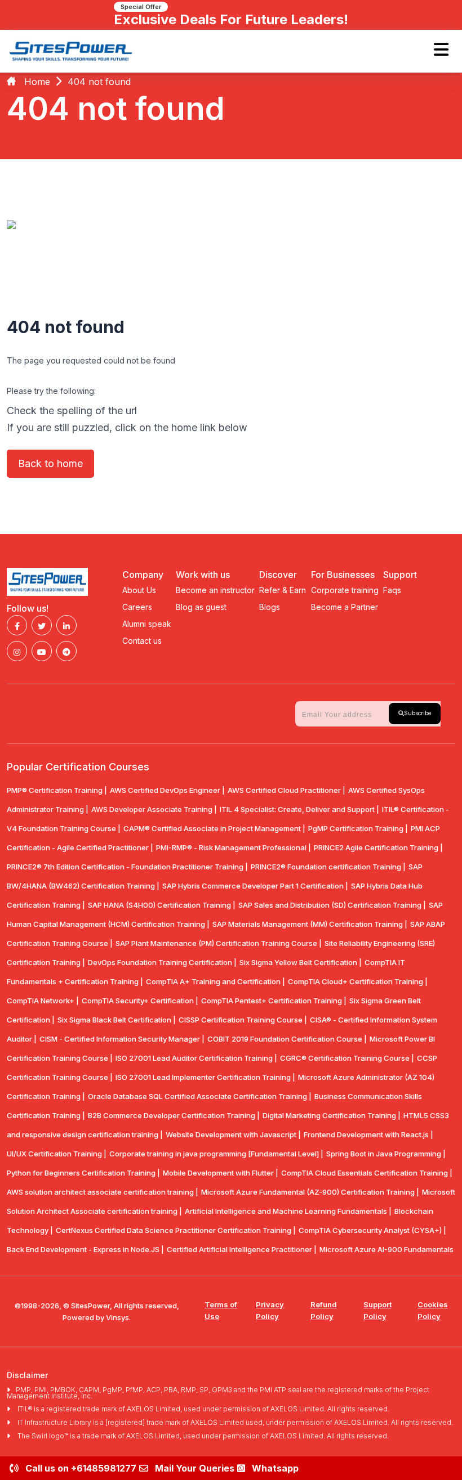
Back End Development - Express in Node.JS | (85, 1249)
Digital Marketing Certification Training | (332, 1115)
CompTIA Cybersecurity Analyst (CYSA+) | (372, 1230)
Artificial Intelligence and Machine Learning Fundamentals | (288, 1211)
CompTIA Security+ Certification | (140, 1000)
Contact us (142, 640)
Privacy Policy (270, 1310)
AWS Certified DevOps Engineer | (167, 790)
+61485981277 (103, 1468)
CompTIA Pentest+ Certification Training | (273, 1000)
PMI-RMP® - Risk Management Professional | (233, 847)
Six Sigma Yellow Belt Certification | (300, 962)
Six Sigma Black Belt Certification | (116, 1019)
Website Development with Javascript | (233, 1134)
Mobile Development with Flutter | (220, 1172)
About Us (139, 590)
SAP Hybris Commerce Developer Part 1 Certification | (255, 885)
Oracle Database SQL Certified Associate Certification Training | (200, 1096)
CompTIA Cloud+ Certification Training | (358, 981)
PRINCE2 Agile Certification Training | (378, 847)
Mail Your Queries (194, 1468)
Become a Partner (344, 607)
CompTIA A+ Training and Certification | (215, 981)
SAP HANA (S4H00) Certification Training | (162, 904)
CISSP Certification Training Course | (243, 1019)
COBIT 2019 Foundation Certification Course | (287, 1038)
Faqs (392, 590)
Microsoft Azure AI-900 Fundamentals (386, 1249)
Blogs (269, 607)
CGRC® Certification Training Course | (347, 1057)
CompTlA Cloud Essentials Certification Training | (366, 1172)
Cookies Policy (432, 1310)
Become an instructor (215, 590)
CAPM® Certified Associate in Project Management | (214, 828)
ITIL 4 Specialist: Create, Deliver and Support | (299, 809)
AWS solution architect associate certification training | (102, 1191)
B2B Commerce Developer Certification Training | (174, 1115)
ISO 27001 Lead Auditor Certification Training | (196, 1057)
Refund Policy (323, 1310)
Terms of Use (221, 1310)
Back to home (50, 463)
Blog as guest (201, 607)
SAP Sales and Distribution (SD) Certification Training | (332, 904)
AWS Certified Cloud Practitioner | (286, 790)
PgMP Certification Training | (358, 828)
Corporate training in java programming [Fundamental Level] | (216, 1153)
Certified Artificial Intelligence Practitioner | (242, 1249)
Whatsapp (275, 1468)
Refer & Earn (282, 590)
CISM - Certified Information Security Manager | (122, 1038)
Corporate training (345, 590)
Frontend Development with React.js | (368, 1134)
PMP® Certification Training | (57, 790)
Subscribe (417, 713)
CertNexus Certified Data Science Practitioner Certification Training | (176, 1230)
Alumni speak (146, 624)
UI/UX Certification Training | (56, 1153)
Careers (137, 607)
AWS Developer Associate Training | (154, 809)
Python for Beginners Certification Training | (83, 1172)
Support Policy (377, 1310)
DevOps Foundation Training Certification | (162, 962)
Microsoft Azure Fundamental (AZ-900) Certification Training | (310, 1191)
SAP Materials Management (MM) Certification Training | (309, 924)
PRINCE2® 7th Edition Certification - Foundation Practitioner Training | (127, 866)
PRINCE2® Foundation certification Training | (328, 866)
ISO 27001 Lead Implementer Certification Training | (205, 1077)
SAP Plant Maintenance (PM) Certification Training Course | (218, 943)
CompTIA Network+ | (43, 1000)
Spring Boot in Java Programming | (386, 1153)
